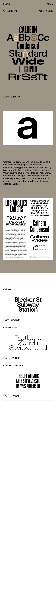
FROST (6, 4)
